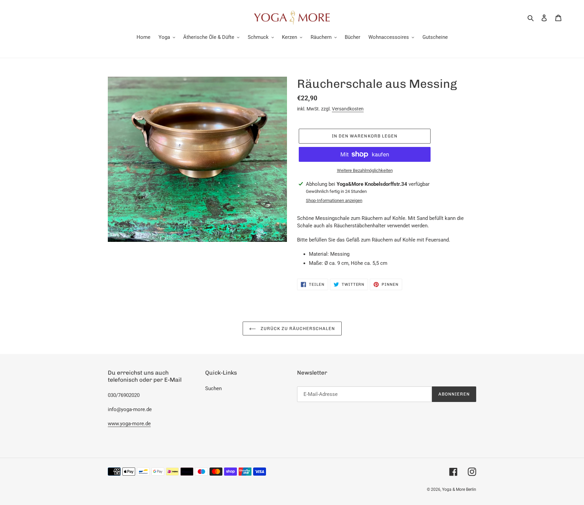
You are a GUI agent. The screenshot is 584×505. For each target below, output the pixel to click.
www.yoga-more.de (129, 424)
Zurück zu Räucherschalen (297, 328)
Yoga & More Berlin (459, 489)
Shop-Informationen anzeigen (334, 200)
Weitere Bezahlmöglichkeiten (365, 170)
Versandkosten (348, 108)
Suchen (213, 388)
